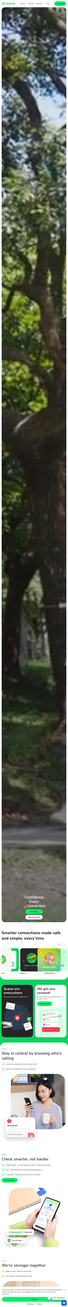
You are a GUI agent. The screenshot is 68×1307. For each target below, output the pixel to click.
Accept (34, 1299)
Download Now (44, 1004)
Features (22, 4)
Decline (39, 1304)
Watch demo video (34, 917)
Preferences (30, 1304)
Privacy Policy (46, 1292)
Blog (47, 4)
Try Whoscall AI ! (9, 1180)
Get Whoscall (34, 912)
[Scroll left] (59, 944)
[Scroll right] (64, 944)
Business (39, 4)
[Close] (65, 1290)
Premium (31, 4)
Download (60, 4)
